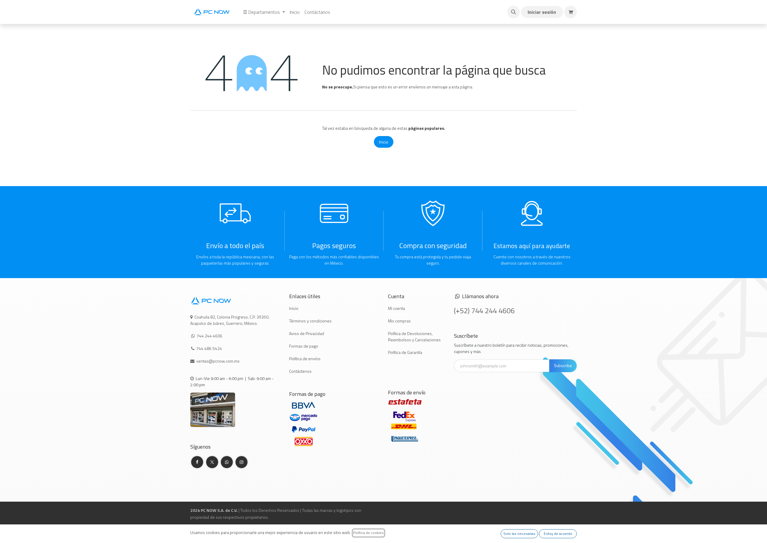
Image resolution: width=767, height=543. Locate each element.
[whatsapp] (227, 462)
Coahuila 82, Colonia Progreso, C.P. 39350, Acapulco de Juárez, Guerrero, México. (229, 320)
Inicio (383, 142)
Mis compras (399, 321)
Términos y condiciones (310, 321)
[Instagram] (241, 462)
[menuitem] (264, 12)
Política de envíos (305, 358)
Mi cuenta (396, 308)
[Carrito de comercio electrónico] (570, 12)
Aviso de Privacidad (306, 333)
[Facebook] (197, 462)
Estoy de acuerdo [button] (558, 533)
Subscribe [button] (563, 365)
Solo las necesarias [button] (519, 533)
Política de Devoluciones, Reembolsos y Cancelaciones (414, 336)
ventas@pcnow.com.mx (218, 361)
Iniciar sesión (542, 12)
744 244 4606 (209, 336)
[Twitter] (212, 462)
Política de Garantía (405, 352)
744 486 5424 (209, 348)
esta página (462, 87)
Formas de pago (303, 346)
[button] (513, 12)
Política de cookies (368, 533)
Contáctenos (300, 371)
